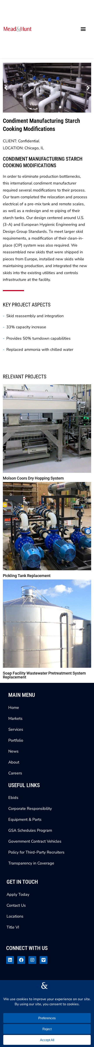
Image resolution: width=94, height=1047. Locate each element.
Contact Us (16, 905)
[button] (83, 29)
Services (15, 729)
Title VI (13, 927)
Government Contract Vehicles (34, 841)
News (13, 751)
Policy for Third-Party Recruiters (36, 852)
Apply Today (18, 894)
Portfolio (15, 740)
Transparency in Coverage (31, 863)
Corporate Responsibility (30, 808)
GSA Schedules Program (30, 830)
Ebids (13, 797)
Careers (15, 773)
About (13, 762)
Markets (15, 718)
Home (13, 707)
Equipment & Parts (25, 819)
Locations (15, 916)
